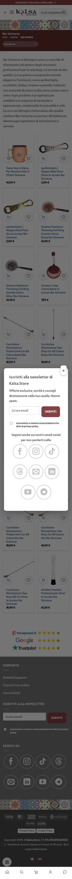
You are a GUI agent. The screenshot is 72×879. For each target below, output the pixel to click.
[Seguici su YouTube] (28, 492)
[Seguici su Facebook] (20, 451)
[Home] (7, 872)
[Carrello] (36, 872)
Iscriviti (50, 411)
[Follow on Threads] (20, 471)
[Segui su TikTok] (52, 451)
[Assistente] (65, 872)
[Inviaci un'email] (36, 471)
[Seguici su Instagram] (36, 451)
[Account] (50, 872)
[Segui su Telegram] (44, 492)
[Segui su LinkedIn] (52, 471)
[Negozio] (21, 872)
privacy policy (31, 426)
